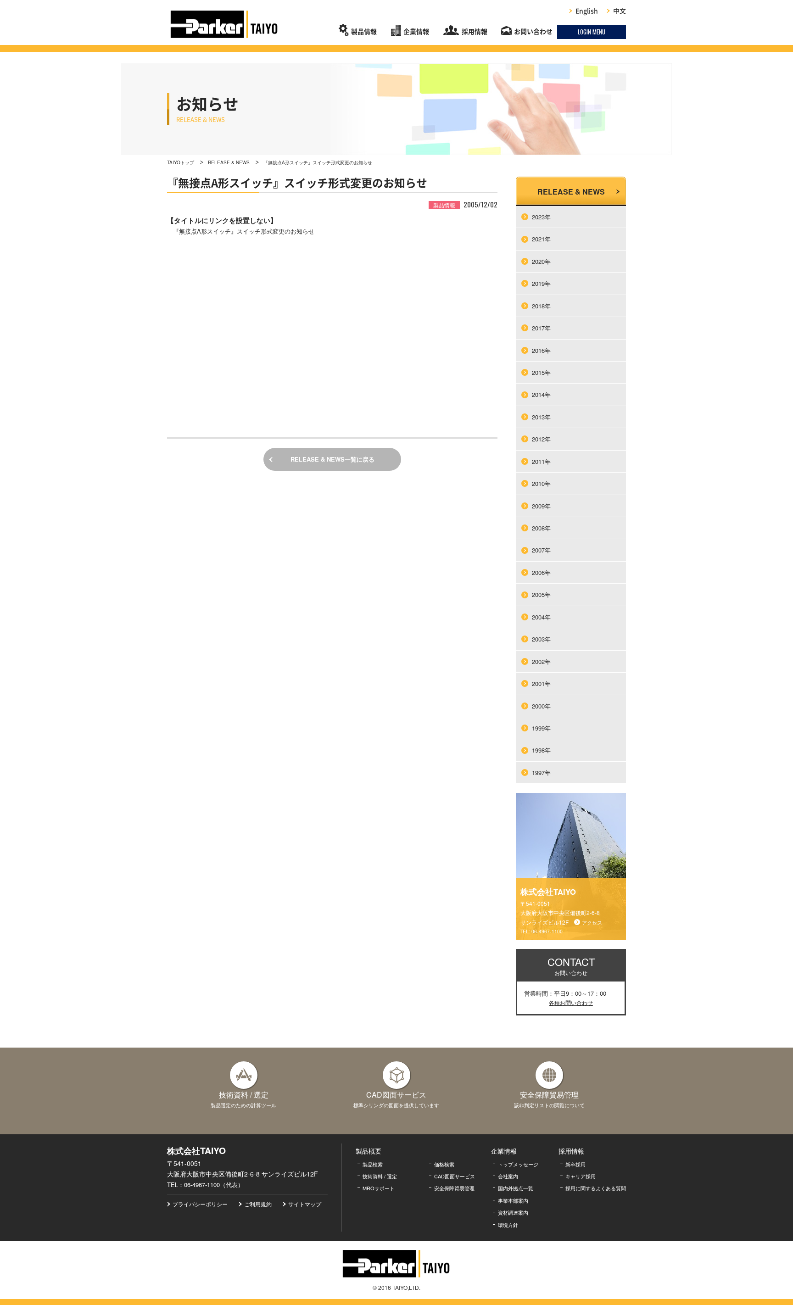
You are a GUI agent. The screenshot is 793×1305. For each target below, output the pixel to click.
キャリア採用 (580, 1176)
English (586, 11)
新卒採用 (575, 1164)
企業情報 (416, 31)
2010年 (541, 483)
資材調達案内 (513, 1212)
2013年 (541, 417)
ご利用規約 (258, 1204)
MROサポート (379, 1188)
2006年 (541, 572)
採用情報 (474, 31)
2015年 (541, 372)
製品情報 (364, 31)
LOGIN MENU (591, 31)
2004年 (541, 617)
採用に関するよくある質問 (595, 1188)
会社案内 (508, 1176)
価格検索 (444, 1164)
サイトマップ (304, 1204)
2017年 (541, 327)
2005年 (541, 594)
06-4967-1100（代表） (214, 1184)
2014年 (541, 394)
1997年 (541, 772)
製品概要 (368, 1150)
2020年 (541, 261)
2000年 (541, 706)
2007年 (541, 550)
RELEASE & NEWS (229, 162)
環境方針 (508, 1224)
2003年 (541, 639)
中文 (619, 11)
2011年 (541, 461)
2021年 (541, 238)
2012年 (541, 439)
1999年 (541, 728)
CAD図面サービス (454, 1176)
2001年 (541, 683)
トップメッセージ (518, 1164)
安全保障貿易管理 (454, 1188)
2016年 (541, 350)
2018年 (541, 305)
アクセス (592, 922)
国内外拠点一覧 (515, 1188)
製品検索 (373, 1164)
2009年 (541, 506)
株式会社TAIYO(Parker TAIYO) (224, 24)
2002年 (541, 661)
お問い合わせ (533, 31)
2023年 (541, 216)
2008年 (541, 528)
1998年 (541, 750)
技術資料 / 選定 (380, 1176)
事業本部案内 (513, 1200)
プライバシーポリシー (200, 1204)
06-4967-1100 (547, 931)
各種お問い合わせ (571, 1002)
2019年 (541, 283)
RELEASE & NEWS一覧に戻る (332, 459)
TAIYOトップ (180, 162)
